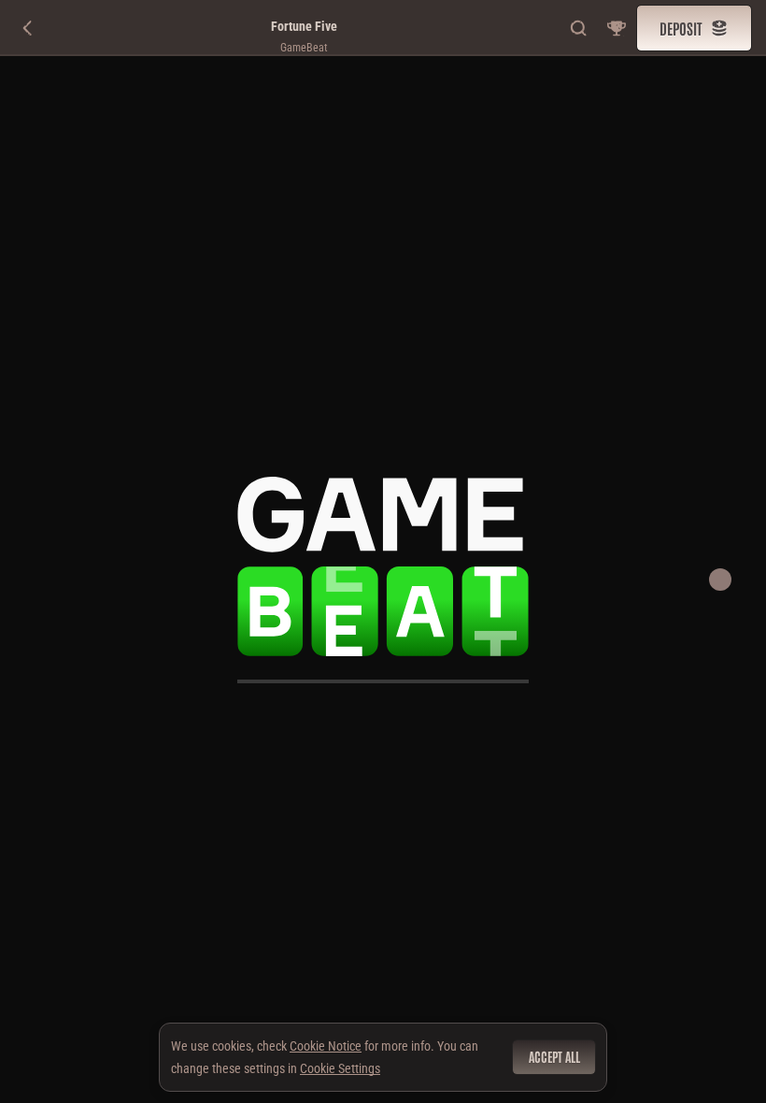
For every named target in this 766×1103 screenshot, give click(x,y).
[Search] (579, 28)
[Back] (28, 28)
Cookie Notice (326, 1046)
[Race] (616, 28)
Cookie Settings (340, 1068)
